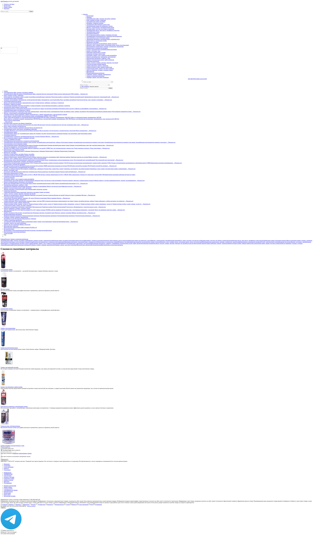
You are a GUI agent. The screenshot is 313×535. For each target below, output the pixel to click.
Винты (6, 119)
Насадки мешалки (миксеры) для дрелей (31, 195)
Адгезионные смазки (10, 221)
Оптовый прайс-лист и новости (11, 450)
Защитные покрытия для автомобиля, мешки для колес (101, 43)
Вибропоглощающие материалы (13, 215)
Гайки (5, 117)
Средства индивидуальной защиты (96, 64)
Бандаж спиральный (47, 94)
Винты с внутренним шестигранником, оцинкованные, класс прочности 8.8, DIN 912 (95, 119)
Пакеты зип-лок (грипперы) (11, 224)
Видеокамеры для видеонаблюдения (14, 230)
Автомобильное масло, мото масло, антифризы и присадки (102, 30)
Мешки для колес (93, 157)
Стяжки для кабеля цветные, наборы (84, 201)
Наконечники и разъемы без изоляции (97, 48)
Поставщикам (8, 483)
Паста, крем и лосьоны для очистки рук (15, 126)
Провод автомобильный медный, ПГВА (43, 183)
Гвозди (6, 120)
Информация (7, 472)
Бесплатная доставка (9, 496)
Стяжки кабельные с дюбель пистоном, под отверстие (109, 201)
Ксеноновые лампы (86, 133)
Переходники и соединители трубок (96, 40)
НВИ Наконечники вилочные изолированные (160, 163)
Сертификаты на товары (11, 490)
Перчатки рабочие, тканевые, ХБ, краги (23, 198)
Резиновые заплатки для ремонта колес (44, 212)
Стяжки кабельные (9, 201)
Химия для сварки (44, 192)
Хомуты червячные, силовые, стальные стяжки (99, 70)
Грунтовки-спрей (9, 171)
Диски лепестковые (95, 148)
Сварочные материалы (92, 61)
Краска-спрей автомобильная (68, 171)
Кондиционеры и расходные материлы (15, 232)
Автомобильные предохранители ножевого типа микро (119, 142)
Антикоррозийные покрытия (32, 180)
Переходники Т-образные (52, 151)
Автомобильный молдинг (27, 136)
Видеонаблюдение (9, 229)
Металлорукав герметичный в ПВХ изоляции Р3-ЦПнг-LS (20, 227)
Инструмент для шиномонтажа (24, 212)
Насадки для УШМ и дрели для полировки (16, 148)
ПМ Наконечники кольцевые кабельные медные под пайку (118, 174)
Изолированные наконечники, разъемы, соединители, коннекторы (105, 46)
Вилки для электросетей (10, 102)
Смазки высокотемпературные (60, 221)
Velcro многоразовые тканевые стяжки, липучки (28, 201)
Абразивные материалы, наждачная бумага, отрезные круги (103, 39)
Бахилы (59, 198)
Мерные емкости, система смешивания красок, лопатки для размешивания (115, 180)
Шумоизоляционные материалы (95, 73)
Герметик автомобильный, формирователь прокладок (84, 97)
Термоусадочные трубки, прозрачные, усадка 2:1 (66, 204)
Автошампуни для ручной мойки (50, 100)
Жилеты (48, 136)
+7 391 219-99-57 (84, 86)
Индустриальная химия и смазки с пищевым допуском (101, 35)
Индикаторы (18, 218)
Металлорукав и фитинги (11, 226)
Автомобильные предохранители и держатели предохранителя (104, 36)
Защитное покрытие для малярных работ (48, 157)
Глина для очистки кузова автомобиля (51, 180)
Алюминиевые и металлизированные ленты (61, 160)
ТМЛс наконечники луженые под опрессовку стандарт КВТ (85, 174)
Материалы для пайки (92, 42)
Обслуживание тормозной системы (122, 111)
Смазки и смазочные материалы (95, 76)
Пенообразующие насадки (66, 108)
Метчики (83, 195)
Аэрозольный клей (105, 97)
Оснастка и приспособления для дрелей (53, 195)
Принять (3, 507)
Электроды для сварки (32, 192)
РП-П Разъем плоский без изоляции (98, 166)
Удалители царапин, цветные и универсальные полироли (78, 180)
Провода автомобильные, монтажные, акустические (101, 57)
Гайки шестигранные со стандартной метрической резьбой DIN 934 (26, 117)
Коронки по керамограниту (11, 195)
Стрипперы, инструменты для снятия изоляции (76, 168)
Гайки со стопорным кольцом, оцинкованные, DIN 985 (86, 117)
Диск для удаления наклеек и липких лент (62, 148)
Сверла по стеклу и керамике (73, 195)
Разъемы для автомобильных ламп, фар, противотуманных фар (87, 145)
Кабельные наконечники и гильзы (96, 52)
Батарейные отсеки (9, 218)
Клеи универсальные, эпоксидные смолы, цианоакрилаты (43, 111)
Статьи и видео (8, 488)
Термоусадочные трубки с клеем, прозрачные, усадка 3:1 (96, 204)
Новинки (89, 17)
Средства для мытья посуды (53, 124)
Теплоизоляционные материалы (66, 215)
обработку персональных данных (22, 453)
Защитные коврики (65, 157)
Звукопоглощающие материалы (31, 215)
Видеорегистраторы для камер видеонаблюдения (38, 230)
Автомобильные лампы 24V (28, 133)
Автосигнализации (9, 177)
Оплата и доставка (9, 477)
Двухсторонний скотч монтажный (104, 160)
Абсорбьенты (7, 186)
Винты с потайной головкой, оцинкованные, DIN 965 (23, 119)
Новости (6, 468)
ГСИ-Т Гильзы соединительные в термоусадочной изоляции (46, 163)
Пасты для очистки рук (35, 127)
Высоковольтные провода (26, 145)
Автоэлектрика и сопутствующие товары (97, 37)
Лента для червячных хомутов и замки (105, 210)
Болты (5, 116)
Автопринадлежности (92, 33)
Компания (7, 464)
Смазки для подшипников (44, 221)
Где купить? (7, 470)
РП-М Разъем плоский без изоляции (77, 166)
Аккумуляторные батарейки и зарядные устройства (55, 105)
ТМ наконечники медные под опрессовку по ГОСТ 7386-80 (20, 174)
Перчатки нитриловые (40, 198)
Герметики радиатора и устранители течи (15, 111)
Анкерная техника (9, 114)
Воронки (42, 136)
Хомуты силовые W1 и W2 (27, 210)
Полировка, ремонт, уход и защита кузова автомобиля (101, 55)
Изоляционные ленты (10, 160)
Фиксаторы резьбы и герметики (60, 97)
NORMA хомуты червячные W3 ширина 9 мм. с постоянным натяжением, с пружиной (70, 210)
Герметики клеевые (47, 207)
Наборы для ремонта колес (79, 212)
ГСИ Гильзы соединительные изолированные (16, 163)
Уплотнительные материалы (83, 215)
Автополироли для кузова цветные (13, 180)
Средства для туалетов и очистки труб (15, 124)
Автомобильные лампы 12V (12, 133)
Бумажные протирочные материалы (22, 186)
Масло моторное (34, 130)
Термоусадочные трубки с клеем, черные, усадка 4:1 (127, 204)
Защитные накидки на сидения (79, 157)
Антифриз (7, 130)
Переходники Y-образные (23, 151)
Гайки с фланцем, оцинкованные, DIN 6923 (58, 117)
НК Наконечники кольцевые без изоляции (32, 166)
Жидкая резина (18, 171)
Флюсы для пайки (29, 154)
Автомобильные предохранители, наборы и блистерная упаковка (55, 142)
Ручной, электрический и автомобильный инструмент (101, 49)
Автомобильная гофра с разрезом (32, 94)
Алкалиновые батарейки (11, 105)
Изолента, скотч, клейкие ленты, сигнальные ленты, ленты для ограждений (107, 45)
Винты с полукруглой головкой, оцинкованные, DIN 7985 (54, 119)
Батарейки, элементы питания (94, 23)
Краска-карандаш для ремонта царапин (49, 171)
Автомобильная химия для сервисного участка (99, 26)
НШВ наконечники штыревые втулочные (55, 166)
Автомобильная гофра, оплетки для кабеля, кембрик (101, 18)
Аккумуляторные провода (11, 145)
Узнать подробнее (31, 506)
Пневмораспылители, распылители (14, 108)
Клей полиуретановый (59, 207)
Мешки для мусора (25, 224)
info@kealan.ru (5, 1)
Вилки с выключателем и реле (26, 102)
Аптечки (37, 136)
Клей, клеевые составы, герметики (96, 20)
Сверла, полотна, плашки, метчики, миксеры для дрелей (102, 62)
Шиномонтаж (90, 71)
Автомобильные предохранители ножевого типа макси (151, 142)
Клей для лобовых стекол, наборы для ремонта (73, 111)
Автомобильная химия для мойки (95, 21)
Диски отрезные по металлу (82, 148)
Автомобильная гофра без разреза (13, 94)
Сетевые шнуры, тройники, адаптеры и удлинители (49, 102)
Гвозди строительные (14, 120)
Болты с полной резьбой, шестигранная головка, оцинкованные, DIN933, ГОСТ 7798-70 (32, 116)
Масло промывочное (81, 130)
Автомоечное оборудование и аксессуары (98, 24)
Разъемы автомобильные (40, 145)
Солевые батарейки (35, 105)
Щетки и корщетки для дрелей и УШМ (39, 148)
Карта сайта (7, 494)
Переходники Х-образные (67, 151)
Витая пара (7, 183)
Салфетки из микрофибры (39, 186)
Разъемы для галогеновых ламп (71, 133)
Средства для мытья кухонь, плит (70, 124)
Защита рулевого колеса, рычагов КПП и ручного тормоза (20, 157)
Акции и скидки (8, 480)
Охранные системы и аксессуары (95, 54)
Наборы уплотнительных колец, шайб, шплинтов (100, 59)
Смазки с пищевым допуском (12, 139)
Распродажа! (89, 15)
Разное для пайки (19, 154)
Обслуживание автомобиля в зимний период (99, 111)
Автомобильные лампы (93, 32)
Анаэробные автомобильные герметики (40, 97)
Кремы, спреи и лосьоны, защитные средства (16, 127)
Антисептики (7, 198)
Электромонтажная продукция (12, 101)
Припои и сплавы (9, 154)
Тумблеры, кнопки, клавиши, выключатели (98, 74)
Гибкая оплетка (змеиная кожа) (62, 94)
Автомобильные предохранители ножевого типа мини (88, 142)
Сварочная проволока (10, 192)
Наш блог (6, 481)
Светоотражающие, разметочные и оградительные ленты (32, 160)
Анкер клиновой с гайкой (22, 114)
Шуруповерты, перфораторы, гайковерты (32, 168)
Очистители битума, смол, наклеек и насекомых (89, 100)
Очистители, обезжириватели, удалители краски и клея (81, 207)
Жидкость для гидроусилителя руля (20, 130)
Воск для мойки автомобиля (68, 100)
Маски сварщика (52, 198)
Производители (8, 491)
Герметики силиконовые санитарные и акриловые (18, 207)
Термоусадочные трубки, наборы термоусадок (99, 67)
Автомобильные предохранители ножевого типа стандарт (20, 142)
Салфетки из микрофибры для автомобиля (86, 108)
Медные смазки (20, 221)
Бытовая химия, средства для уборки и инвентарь (100, 29)
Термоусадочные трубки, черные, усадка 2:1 (16, 204)
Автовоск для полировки (11, 100)
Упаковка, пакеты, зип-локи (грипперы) (97, 77)
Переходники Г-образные (38, 151)
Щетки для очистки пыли (54, 186)
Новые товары (8, 487)
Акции (6, 91)
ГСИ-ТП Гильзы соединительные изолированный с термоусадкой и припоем (85, 163)
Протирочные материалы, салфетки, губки (98, 58)
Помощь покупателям (10, 485)
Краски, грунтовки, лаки (93, 51)
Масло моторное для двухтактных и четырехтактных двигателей (57, 130)
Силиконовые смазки (31, 221)
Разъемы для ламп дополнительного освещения (49, 133)
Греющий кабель (15, 183)
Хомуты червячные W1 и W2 (12, 210)
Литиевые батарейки (24, 105)
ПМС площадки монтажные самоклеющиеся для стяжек (57, 201)
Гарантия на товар (9, 478)
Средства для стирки (31, 124)
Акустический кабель (26, 183)
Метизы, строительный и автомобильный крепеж (100, 27)
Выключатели (26, 218)
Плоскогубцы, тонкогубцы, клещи (53, 168)
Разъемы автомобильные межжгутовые (58, 145)
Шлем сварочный (21, 192)
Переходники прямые (10, 151)
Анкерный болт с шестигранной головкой (55, 114)
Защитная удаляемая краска (30, 171)
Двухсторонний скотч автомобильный (84, 160)
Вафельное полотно (67, 186)
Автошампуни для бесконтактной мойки (29, 100)
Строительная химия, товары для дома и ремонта (100, 68)
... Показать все (83, 94)
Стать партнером (8, 467)
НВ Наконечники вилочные (12, 166)
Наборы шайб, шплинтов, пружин (37, 189)
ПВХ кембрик (75, 94)
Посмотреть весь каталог (197, 79)
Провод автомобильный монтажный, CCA (67, 183)
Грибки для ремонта (9, 212)
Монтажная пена (37, 207)
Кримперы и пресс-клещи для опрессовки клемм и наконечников (108, 168)
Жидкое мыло (41, 124)
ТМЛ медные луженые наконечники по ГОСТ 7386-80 (53, 174)
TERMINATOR (8, 474)
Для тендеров (7, 475)
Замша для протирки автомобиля (49, 108)
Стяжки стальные (41, 210)
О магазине (7, 465)
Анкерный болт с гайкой (36, 114)
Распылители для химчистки (32, 108)
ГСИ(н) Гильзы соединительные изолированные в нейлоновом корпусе (127, 163)
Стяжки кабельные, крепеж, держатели (97, 65)
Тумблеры (33, 218)
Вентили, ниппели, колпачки (63, 212)
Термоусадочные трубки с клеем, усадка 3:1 (41, 204)
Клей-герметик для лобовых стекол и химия (16, 97)
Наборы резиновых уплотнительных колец (16, 189)
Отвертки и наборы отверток (12, 168)
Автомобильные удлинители (12, 136)
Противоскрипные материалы (48, 215)
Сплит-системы (8, 233)
